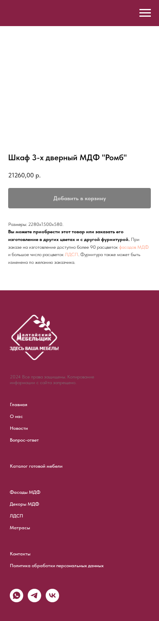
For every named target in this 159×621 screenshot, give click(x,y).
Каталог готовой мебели (36, 466)
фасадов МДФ (134, 247)
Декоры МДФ (24, 504)
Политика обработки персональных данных (57, 565)
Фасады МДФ (25, 492)
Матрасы (20, 527)
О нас (16, 416)
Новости (19, 428)
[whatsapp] (16, 600)
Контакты (20, 554)
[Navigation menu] (145, 13)
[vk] (52, 600)
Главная (18, 404)
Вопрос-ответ (24, 440)
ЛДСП (71, 254)
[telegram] (34, 600)
